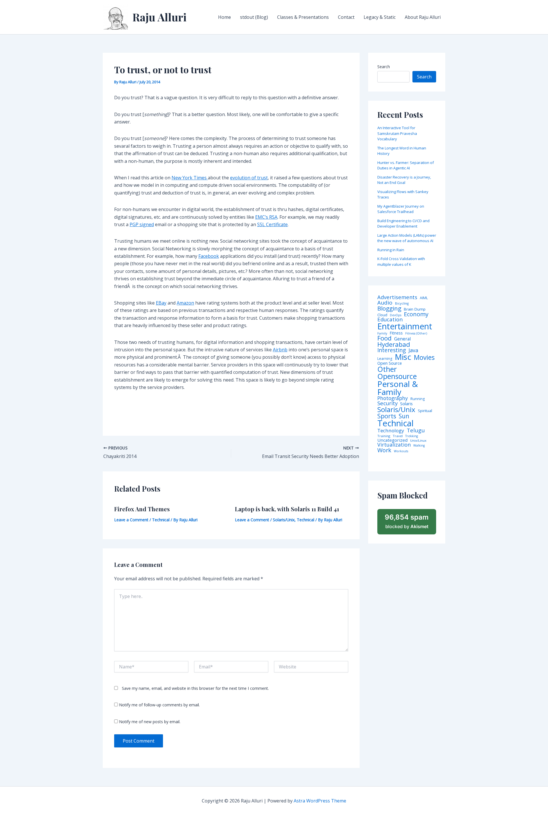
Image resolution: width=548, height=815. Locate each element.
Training (383, 436)
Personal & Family (397, 388)
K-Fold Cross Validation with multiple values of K (401, 261)
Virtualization (394, 444)
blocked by (407, 521)
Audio (384, 302)
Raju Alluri (159, 17)
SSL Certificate (272, 224)
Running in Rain (390, 249)
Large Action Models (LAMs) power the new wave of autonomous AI (406, 238)
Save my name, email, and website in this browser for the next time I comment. (195, 688)
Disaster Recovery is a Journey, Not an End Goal (404, 180)
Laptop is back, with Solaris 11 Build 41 (287, 509)
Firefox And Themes (142, 509)
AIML (424, 298)
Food (384, 338)
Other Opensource (397, 373)
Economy (416, 314)
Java (413, 350)
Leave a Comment (131, 519)
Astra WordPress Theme (320, 801)
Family (382, 333)
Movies (424, 357)
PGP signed (142, 224)
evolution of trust (249, 178)
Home (224, 17)
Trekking (411, 436)
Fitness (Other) (416, 333)
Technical (161, 519)
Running (417, 399)
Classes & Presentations (303, 17)
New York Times (190, 178)
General (402, 339)
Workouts (401, 451)
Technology (390, 430)
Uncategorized (392, 440)
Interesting (391, 350)
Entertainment (404, 326)
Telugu (416, 430)
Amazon (185, 303)
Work (384, 450)
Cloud (382, 315)
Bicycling (402, 303)
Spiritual (425, 411)
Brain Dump (415, 309)
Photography (392, 398)
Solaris (406, 404)
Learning (384, 358)
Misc (403, 357)
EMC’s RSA (266, 217)
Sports (386, 416)
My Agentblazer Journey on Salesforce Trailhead (400, 209)
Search (383, 66)
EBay (161, 303)
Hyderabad (393, 344)
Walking (419, 445)
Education (390, 319)
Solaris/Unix (284, 519)
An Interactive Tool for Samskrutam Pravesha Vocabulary (397, 133)
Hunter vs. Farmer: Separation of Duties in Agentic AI (405, 165)
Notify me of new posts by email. (149, 721)
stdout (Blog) (254, 17)
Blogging (389, 308)
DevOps (395, 315)
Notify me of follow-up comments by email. (159, 704)
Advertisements (397, 297)
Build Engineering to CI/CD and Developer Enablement (403, 223)
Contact (346, 17)
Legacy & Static (380, 17)
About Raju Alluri (423, 17)
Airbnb (280, 349)
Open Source (389, 363)
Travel (398, 436)
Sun (404, 416)
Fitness (396, 333)
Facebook (208, 256)
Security (387, 403)
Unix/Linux (418, 440)
